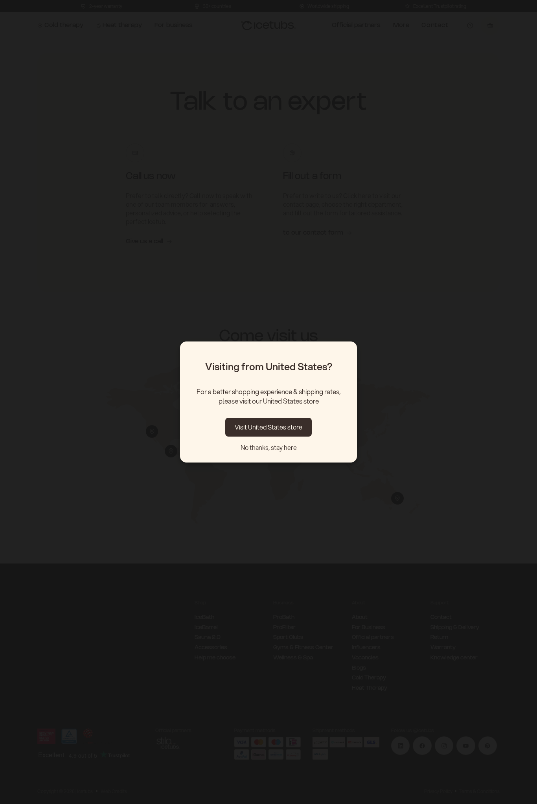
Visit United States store (268, 426)
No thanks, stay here (269, 447)
